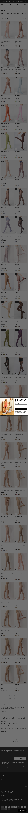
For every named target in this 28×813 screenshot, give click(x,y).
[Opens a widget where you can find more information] (22, 810)
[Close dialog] (27, 398)
